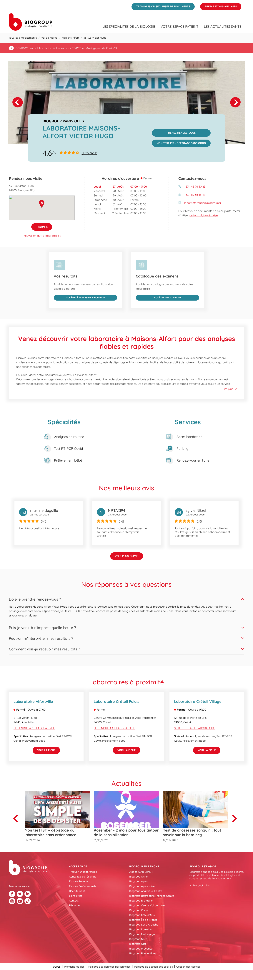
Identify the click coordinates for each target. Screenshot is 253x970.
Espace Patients (79, 881)
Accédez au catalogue (158, 297)
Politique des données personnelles (109, 966)
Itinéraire (39, 225)
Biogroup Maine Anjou (142, 934)
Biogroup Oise (138, 943)
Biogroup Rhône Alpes (142, 953)
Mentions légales (74, 966)
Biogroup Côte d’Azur (142, 915)
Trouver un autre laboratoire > (41, 235)
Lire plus (228, 389)
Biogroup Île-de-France (143, 919)
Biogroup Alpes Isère (142, 886)
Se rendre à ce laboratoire (34, 728)
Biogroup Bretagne (141, 900)
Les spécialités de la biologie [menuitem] (128, 26)
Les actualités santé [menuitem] (222, 26)
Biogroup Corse (138, 910)
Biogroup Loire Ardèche (143, 924)
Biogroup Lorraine (140, 929)
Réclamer (75, 905)
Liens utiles (75, 895)
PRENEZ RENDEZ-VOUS (174, 131)
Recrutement (77, 891)
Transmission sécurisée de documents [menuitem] (161, 5)
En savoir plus (201, 885)
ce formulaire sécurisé (203, 215)
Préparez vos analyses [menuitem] (218, 5)
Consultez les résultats (82, 876)
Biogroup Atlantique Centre (145, 891)
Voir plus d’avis (126, 556)
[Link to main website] (30, 22)
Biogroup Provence (140, 948)
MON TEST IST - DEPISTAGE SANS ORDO (179, 142)
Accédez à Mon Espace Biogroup (79, 297)
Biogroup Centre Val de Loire (147, 905)
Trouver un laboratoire (83, 871)
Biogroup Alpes (138, 881)
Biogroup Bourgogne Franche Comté (151, 895)
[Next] (235, 102)
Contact (74, 900)
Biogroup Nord (138, 939)
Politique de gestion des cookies (153, 966)
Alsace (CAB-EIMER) (141, 871)
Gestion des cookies (188, 966)
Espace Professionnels (82, 886)
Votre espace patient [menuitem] (179, 26)
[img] (126, 102)
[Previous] (17, 818)
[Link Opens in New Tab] (12, 894)
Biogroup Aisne (138, 876)
